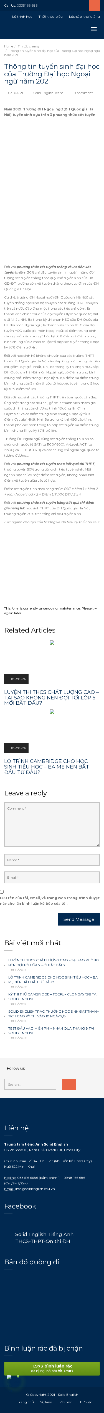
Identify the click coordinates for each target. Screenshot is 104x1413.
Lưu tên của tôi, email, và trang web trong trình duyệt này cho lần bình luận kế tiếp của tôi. (50, 901)
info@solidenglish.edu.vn (35, 1189)
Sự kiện (46, 1402)
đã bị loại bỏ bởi (52, 1368)
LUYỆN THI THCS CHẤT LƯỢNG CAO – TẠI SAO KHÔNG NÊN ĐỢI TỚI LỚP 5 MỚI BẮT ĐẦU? (53, 962)
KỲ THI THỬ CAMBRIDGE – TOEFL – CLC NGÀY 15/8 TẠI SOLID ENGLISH (52, 996)
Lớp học (65, 1402)
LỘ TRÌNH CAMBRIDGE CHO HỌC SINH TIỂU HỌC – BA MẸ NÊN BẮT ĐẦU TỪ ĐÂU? (53, 979)
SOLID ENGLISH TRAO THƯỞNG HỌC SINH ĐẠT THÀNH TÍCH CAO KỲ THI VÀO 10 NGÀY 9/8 (53, 1013)
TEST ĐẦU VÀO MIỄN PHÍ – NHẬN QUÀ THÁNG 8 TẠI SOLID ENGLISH (51, 1030)
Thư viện (85, 1402)
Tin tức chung (28, 46)
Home (8, 46)
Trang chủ (25, 1402)
